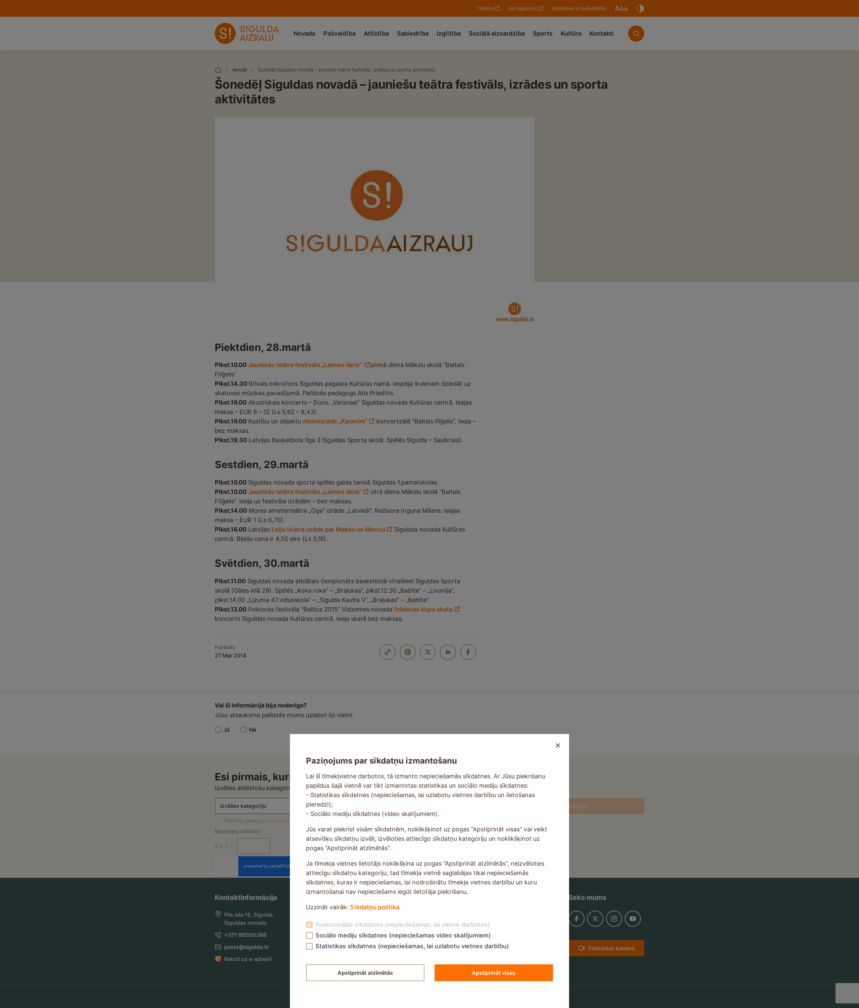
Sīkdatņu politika (374, 907)
